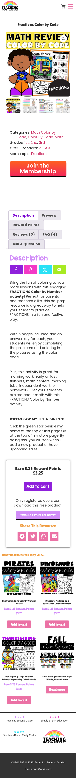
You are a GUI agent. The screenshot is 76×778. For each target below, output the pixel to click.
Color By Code (40, 137)
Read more (57, 689)
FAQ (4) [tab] (50, 234)
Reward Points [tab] (26, 224)
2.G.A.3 (44, 148)
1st (27, 142)
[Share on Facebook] (16, 269)
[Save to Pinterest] (30, 269)
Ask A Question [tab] (26, 243)
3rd (42, 142)
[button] (63, 38)
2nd (34, 142)
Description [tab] (23, 215)
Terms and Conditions (38, 769)
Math (59, 137)
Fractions (39, 153)
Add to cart (38, 486)
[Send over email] (59, 269)
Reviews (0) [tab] (24, 234)
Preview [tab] (49, 215)
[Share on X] (45, 269)
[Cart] (63, 6)
